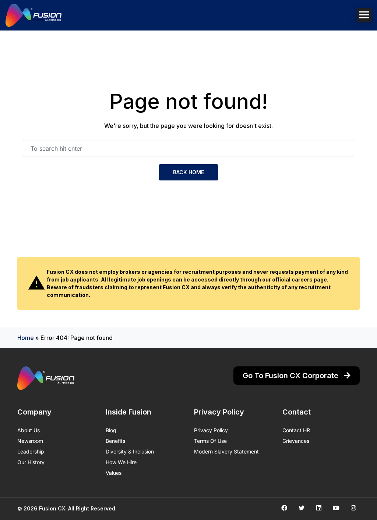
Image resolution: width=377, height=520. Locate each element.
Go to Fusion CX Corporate (291, 375)
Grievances (295, 441)
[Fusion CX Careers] (33, 15)
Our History (31, 462)
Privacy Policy (211, 430)
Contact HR (296, 430)
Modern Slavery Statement (226, 451)
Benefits (115, 441)
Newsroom (30, 441)
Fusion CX (52, 508)
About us (28, 430)
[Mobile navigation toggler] (364, 15)
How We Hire (121, 462)
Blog (111, 430)
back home (188, 172)
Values (113, 473)
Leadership (30, 451)
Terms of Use (210, 441)
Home (25, 337)
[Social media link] (284, 507)
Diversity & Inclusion (130, 451)
